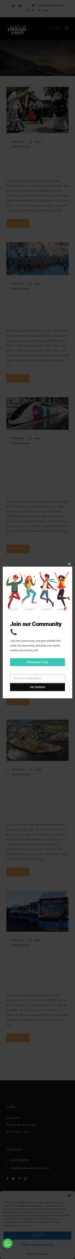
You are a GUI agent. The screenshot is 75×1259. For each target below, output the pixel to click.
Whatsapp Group (37, 662)
